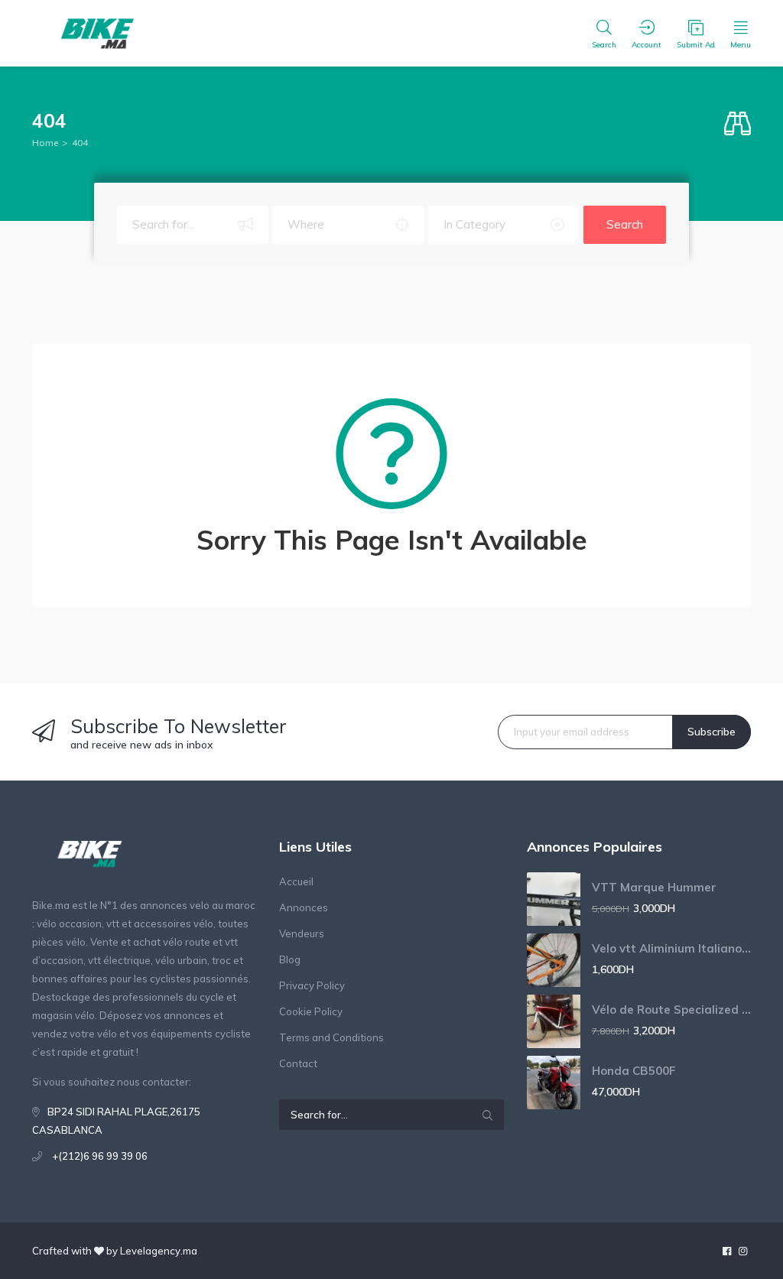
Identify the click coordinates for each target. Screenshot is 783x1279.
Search (624, 224)
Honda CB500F (634, 1070)
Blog (290, 959)
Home (45, 142)
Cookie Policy (311, 1011)
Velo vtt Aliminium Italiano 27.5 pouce (671, 948)
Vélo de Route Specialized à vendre (671, 1009)
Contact (298, 1063)
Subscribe (711, 732)
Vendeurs (301, 933)
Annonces (303, 907)
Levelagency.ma (158, 1251)
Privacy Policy (312, 985)
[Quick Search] (737, 124)
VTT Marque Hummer (654, 887)
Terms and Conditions (331, 1037)
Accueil (296, 881)
